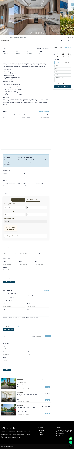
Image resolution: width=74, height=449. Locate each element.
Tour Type (5, 251)
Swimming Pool (39, 183)
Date (20, 251)
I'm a (28, 309)
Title (4, 352)
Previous (2, 17)
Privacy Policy (41, 432)
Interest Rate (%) (30, 211)
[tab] (72, 4)
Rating (28, 352)
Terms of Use (17, 278)
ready (7, 40)
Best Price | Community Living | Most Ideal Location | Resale (29, 381)
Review (4, 357)
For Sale (3, 40)
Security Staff (23, 186)
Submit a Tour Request (9, 282)
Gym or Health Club (8, 186)
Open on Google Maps (45, 111)
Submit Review (7, 370)
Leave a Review (47, 336)
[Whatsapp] (70, 438)
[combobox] (10, 253)
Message (5, 267)
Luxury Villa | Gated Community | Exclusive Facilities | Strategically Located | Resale (34, 407)
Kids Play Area (23, 183)
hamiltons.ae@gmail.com (62, 435)
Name (4, 261)
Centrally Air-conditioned (9, 183)
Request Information (8, 329)
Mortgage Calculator (18, 200)
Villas (6, 37)
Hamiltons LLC (20, 388)
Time (36, 251)
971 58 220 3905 (13, 295)
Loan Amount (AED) (9, 218)
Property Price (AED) (9, 204)
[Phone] (70, 442)
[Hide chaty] (70, 446)
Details (47, 387)
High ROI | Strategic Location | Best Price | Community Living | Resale (31, 394)
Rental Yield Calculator (33, 200)
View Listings (46, 290)
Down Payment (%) (31, 204)
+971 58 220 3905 (23, 295)
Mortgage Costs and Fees (13, 236)
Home (3, 37)
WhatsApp (31, 295)
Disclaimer (41, 434)
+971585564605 (61, 433)
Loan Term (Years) (9, 211)
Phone (20, 261)
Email (36, 261)
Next (72, 17)
